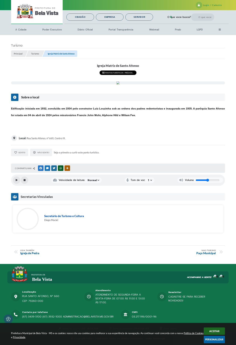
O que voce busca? (179, 17)
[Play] (16, 180)
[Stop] (24, 180)
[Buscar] (171, 17)
